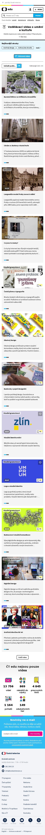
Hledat (38, 15)
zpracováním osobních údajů (22, 745)
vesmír (14, 20)
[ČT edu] (7, 10)
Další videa (22, 657)
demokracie (22, 20)
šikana (38, 20)
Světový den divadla (25, 48)
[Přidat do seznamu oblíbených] (40, 73)
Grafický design (8, 48)
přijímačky (30, 20)
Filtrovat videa (24, 56)
